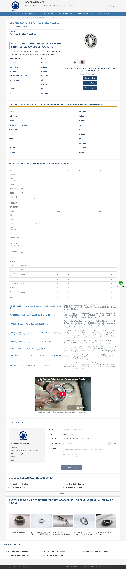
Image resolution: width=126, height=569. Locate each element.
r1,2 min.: (12, 152)
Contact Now (90, 78)
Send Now (71, 467)
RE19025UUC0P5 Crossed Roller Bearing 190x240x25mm (32, 342)
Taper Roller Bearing (106, 14)
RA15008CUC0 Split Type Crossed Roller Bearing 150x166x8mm (34, 315)
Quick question (55, 443)
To (51, 434)
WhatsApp (90, 83)
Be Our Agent (90, 88)
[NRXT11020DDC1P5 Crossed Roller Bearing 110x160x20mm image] (90, 40)
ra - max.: (13, 72)
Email (51, 430)
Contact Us (17, 567)
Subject (52, 439)
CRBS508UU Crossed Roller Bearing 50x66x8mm (29, 349)
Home (15, 14)
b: (10, 93)
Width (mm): (14, 80)
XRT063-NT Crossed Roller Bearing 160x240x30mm (30, 324)
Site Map (25, 567)
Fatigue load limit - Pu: (18, 76)
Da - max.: (13, 148)
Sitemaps (32, 567)
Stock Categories (28, 14)
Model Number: (15, 59)
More (62, 493)
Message (53, 448)
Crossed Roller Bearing (67, 14)
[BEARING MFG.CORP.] (15, 5)
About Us (9, 567)
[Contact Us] (121, 284)
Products (14, 18)
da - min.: (13, 63)
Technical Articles (46, 14)
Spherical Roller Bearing (87, 14)
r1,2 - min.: (13, 67)
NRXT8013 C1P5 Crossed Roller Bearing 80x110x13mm (30, 366)
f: (10, 85)
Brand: (12, 89)
